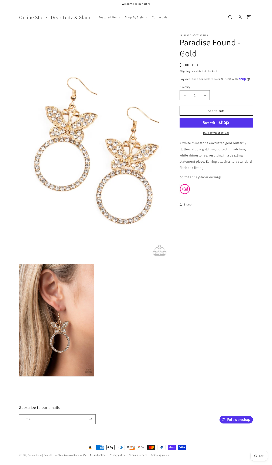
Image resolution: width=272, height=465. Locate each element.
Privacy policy (117, 455)
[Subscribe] (90, 419)
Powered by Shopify (75, 455)
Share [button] (188, 204)
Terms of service (138, 455)
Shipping (185, 71)
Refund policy (97, 455)
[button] (135, 17)
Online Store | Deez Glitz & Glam (46, 455)
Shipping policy (160, 455)
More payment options (216, 132)
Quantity (185, 87)
